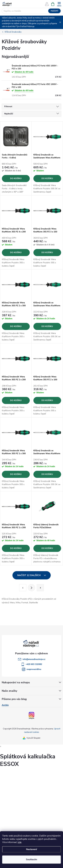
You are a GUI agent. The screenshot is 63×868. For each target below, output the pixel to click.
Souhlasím (31, 859)
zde (19, 842)
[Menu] (59, 4)
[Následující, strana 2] (31, 587)
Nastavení (31, 849)
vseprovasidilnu (34, 669)
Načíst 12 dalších (29, 575)
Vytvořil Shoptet (33, 738)
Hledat (54, 11)
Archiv (5, 705)
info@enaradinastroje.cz (34, 659)
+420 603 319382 (34, 664)
